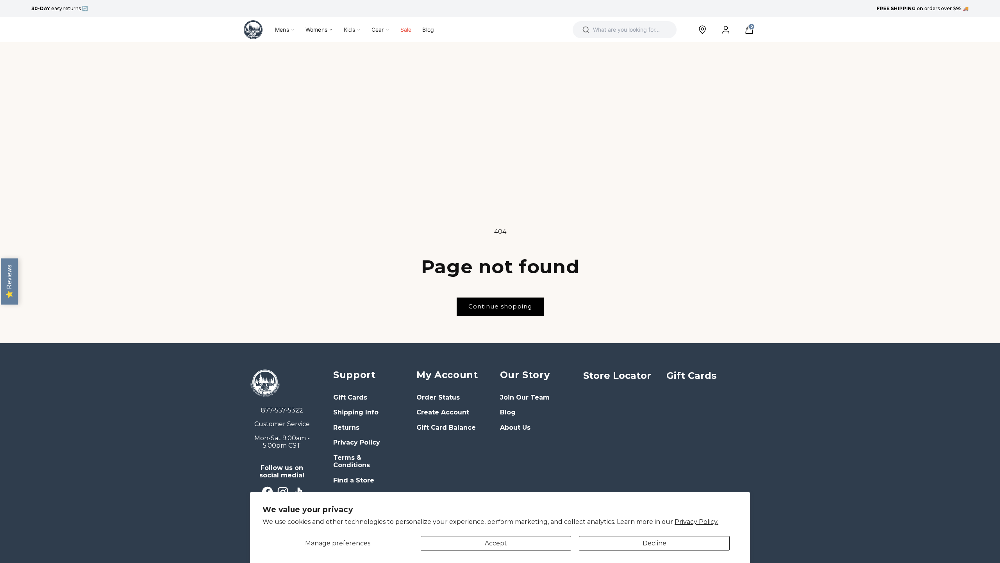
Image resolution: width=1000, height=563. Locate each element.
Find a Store (353, 480)
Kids (349, 29)
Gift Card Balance (446, 427)
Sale (406, 29)
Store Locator (617, 376)
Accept (496, 543)
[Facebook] (267, 492)
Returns (346, 427)
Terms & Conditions (351, 461)
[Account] (726, 30)
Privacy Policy (356, 442)
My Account (447, 374)
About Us (515, 427)
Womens (316, 29)
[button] (749, 30)
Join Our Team (525, 397)
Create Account (442, 412)
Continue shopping (500, 306)
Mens (282, 29)
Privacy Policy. (696, 521)
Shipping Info (356, 412)
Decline (654, 543)
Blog (428, 29)
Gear (377, 29)
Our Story (525, 374)
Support (354, 374)
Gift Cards (350, 397)
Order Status (438, 397)
